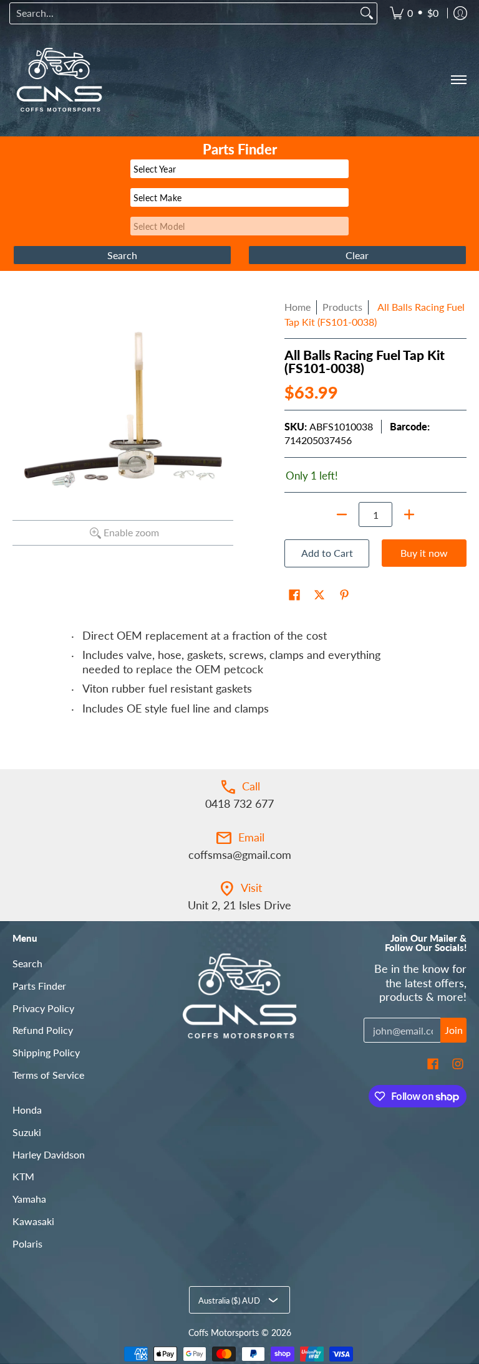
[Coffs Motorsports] (59, 80)
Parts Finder (39, 986)
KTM (23, 1176)
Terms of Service (48, 1075)
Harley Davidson (48, 1154)
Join (454, 1030)
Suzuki (26, 1132)
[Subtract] (342, 514)
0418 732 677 (239, 803)
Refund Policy (42, 1030)
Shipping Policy (46, 1052)
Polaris (27, 1243)
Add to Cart (327, 553)
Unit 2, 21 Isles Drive (239, 905)
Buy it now (424, 553)
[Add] (409, 514)
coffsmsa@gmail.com (239, 854)
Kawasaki (33, 1221)
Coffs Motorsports (223, 1333)
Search (27, 963)
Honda (27, 1109)
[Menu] (458, 80)
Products (342, 307)
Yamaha (29, 1199)
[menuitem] (414, 13)
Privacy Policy (43, 1008)
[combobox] (183, 13)
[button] (294, 596)
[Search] (367, 13)
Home (297, 307)
